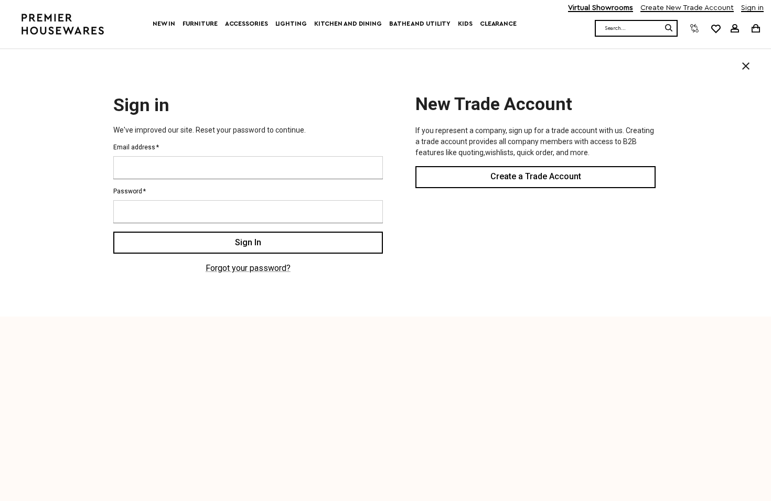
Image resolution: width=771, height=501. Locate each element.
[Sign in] (735, 28)
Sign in (752, 8)
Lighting (291, 23)
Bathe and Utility (420, 23)
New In (164, 23)
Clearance (498, 23)
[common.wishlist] (715, 28)
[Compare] (694, 28)
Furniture (200, 23)
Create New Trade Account (687, 8)
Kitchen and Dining (348, 23)
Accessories (246, 23)
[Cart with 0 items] (755, 28)
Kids (465, 23)
